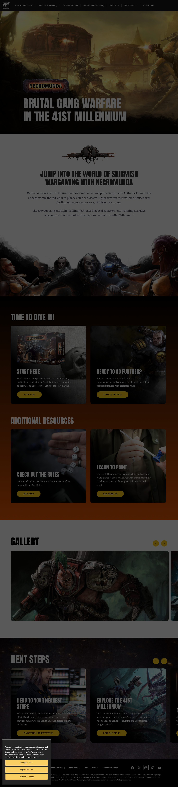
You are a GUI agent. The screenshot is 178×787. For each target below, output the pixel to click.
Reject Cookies (26, 770)
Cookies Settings (26, 777)
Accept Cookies (26, 763)
